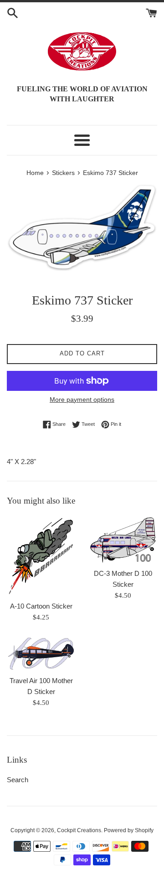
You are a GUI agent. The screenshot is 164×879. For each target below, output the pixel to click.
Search (17, 780)
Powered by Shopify (129, 830)
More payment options (82, 399)
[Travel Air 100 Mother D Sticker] (41, 653)
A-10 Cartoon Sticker (41, 606)
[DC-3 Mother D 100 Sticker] (123, 540)
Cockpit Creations (79, 830)
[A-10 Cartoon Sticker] (41, 556)
